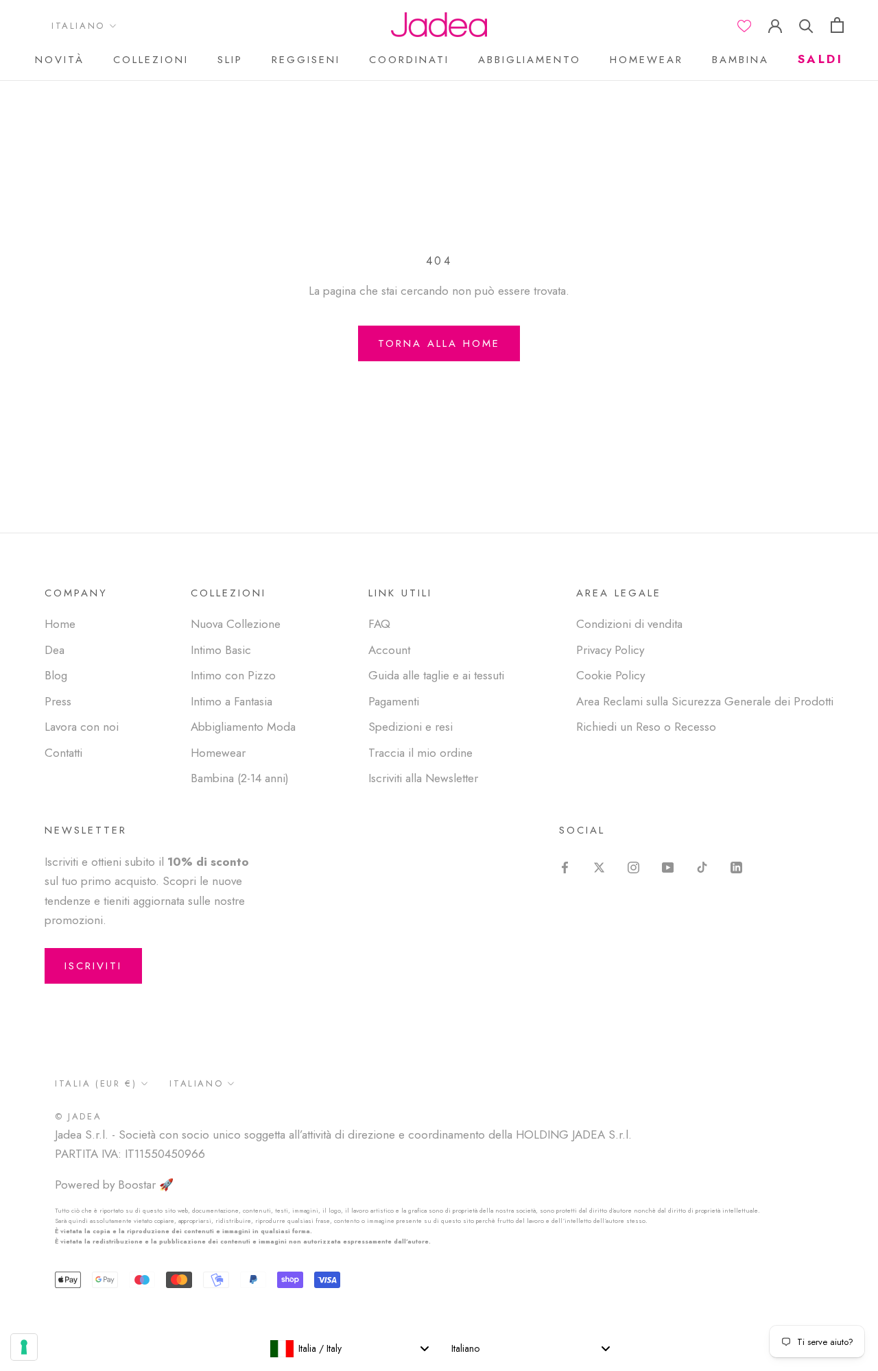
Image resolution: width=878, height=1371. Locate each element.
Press (58, 701)
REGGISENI (306, 59)
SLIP (230, 59)
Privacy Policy (610, 650)
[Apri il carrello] (837, 25)
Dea (54, 650)
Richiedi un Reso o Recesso (646, 726)
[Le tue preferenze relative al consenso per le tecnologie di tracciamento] (24, 1347)
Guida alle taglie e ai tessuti (436, 675)
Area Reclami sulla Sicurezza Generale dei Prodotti (704, 701)
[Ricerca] (806, 25)
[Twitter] (599, 865)
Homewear (218, 752)
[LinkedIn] (736, 865)
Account (389, 650)
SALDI (820, 59)
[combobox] (349, 1348)
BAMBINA (740, 59)
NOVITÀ (59, 59)
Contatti (63, 752)
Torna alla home (439, 343)
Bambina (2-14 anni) (240, 778)
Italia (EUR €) (96, 1083)
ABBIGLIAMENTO (529, 59)
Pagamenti (393, 701)
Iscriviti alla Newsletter (423, 778)
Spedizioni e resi (410, 726)
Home (60, 624)
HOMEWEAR (646, 59)
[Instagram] (633, 865)
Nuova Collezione (236, 624)
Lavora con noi (82, 726)
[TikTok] (702, 865)
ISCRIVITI (93, 965)
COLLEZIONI (151, 59)
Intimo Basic (221, 650)
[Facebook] (565, 865)
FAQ (379, 624)
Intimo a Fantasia (231, 701)
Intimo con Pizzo (233, 675)
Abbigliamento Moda (243, 726)
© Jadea (78, 1116)
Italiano (78, 25)
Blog (56, 675)
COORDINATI (409, 59)
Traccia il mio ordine (420, 752)
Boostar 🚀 (146, 1184)
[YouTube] (668, 865)
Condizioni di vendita (629, 624)
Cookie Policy (610, 675)
